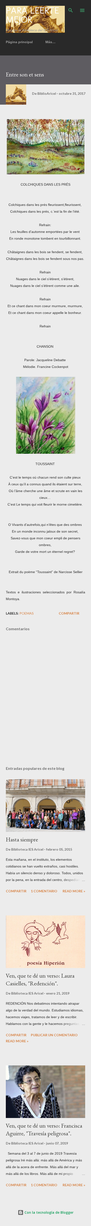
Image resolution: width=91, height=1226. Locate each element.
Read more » (74, 891)
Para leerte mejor (32, 15)
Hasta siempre (22, 839)
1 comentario (44, 891)
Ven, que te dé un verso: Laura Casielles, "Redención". (40, 979)
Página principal (19, 42)
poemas (26, 613)
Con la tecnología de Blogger (49, 1212)
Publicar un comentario (54, 1035)
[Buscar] (71, 9)
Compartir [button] (69, 613)
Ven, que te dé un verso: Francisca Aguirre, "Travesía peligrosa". (44, 1129)
